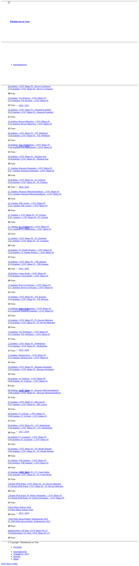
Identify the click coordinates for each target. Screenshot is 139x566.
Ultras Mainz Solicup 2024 (19, 507)
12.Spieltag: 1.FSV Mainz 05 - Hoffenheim (26, 343)
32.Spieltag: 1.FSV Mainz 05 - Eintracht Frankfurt (29, 110)
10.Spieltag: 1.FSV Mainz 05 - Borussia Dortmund (30, 367)
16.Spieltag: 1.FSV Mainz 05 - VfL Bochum (27, 297)
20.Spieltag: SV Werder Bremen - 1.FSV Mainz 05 (30, 250)
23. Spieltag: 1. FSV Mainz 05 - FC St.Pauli (27, 215)
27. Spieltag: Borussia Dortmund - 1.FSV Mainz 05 (30, 168)
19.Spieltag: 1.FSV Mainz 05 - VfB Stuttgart (27, 262)
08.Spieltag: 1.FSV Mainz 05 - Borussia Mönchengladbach (33, 390)
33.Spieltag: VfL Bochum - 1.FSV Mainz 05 (27, 98)
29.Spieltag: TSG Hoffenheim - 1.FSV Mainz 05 (29, 145)
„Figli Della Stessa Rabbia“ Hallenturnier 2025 (28, 519)
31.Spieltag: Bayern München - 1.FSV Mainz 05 (29, 121)
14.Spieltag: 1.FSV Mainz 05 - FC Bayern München (30, 320)
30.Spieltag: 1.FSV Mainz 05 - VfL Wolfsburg (28, 133)
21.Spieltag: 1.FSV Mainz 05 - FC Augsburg (27, 238)
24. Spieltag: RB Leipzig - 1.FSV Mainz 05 (26, 203)
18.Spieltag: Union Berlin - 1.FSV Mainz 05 (27, 273)
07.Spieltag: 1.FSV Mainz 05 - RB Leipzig (26, 402)
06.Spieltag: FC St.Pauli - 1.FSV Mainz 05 (26, 414)
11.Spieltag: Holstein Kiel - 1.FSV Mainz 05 (27, 355)
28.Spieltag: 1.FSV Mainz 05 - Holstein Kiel (27, 156)
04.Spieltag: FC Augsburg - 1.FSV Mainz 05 (27, 437)
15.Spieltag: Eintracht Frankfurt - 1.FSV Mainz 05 (29, 308)
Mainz (16, 559)
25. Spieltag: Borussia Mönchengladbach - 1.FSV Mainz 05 (33, 191)
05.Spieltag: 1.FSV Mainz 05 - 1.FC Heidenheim (29, 425)
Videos (16, 554)
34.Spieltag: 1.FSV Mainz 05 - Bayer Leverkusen (29, 86)
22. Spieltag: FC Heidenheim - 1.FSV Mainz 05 (28, 227)
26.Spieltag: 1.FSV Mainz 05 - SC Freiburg (26, 180)
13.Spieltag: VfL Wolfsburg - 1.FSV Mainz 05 (28, 332)
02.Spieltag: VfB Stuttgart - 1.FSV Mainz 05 (27, 460)
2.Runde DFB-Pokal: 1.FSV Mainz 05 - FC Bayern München (34, 484)
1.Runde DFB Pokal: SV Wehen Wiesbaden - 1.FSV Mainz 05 (35, 495)
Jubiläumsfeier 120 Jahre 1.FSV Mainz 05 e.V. (28, 530)
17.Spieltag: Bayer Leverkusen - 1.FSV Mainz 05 (29, 285)
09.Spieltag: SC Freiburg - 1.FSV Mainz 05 (26, 378)
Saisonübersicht (20, 552)
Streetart (16, 556)
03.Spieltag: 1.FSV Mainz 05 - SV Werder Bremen (30, 449)
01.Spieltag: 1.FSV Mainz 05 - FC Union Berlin (28, 472)
